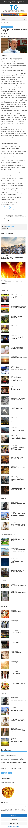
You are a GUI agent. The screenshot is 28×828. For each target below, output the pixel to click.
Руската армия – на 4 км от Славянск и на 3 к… (18, 388)
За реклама (14, 1)
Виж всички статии (10, 226)
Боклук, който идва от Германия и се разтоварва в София (12, 257)
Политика (10, 26)
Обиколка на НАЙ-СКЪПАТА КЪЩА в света (18, 540)
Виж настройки (14, 823)
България (4, 26)
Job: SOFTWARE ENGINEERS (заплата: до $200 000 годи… (18, 524)
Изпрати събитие (13, 2)
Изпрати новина (20, 1)
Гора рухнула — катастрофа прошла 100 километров (18, 399)
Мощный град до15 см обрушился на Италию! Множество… (17, 349)
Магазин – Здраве (15, 663)
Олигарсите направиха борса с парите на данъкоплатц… (19, 358)
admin (5, 33)
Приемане (14, 815)
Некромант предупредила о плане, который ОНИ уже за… (18, 437)
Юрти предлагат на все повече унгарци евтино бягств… (17, 561)
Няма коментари (4, 34)
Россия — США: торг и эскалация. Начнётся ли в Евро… (17, 479)
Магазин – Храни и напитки (18, 683)
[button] (26, 806)
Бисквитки (10, 826)
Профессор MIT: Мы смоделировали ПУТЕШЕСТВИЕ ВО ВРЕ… (17, 379)
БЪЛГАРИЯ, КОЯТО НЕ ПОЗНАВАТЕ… (16, 317)
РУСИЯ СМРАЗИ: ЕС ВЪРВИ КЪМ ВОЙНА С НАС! (18, 468)
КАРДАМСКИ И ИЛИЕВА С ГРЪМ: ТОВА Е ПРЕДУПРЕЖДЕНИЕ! (17, 448)
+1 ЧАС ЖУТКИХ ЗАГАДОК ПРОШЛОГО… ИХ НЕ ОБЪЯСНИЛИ (18, 459)
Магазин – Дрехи (15, 673)
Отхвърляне (14, 819)
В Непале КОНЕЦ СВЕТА (17, 408)
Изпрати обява (7, 2)
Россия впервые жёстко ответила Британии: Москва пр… (18, 420)
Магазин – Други (15, 621)
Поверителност (16, 826)
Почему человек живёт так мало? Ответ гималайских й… (18, 327)
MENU (5, 19)
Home (2, 22)
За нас (9, 1)
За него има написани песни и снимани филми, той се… (18, 593)
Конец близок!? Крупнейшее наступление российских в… (18, 307)
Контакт (5, 1)
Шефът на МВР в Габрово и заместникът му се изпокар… (18, 368)
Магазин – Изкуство (16, 632)
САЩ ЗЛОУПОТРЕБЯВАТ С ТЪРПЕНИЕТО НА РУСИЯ (18, 429)
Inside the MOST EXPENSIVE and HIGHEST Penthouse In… (18, 550)
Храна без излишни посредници (16, 612)
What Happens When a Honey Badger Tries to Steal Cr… (18, 489)
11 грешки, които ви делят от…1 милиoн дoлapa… (18, 740)
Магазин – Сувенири (16, 652)
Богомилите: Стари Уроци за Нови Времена (18, 586)
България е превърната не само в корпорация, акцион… (18, 504)
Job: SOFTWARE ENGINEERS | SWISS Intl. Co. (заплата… (18, 514)
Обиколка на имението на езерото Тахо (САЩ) (17, 571)
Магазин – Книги (15, 642)
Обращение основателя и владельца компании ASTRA (18, 730)
